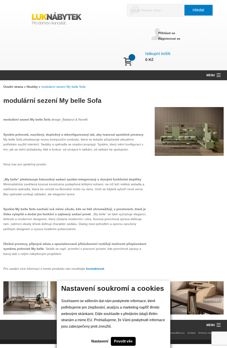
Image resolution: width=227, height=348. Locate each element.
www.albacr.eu (177, 333)
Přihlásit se (166, 33)
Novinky (33, 86)
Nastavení (99, 341)
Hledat (198, 10)
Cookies (191, 333)
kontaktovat (95, 268)
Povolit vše (123, 341)
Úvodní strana (13, 86)
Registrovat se (169, 38)
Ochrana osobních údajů (211, 333)
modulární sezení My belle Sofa (63, 86)
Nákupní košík (157, 53)
